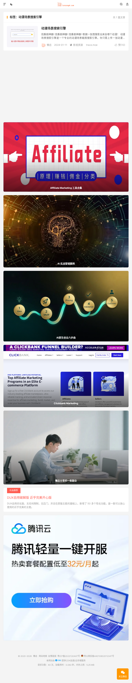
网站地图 (43, 656)
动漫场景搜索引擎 (53, 28)
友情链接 (52, 656)
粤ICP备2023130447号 (68, 656)
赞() (120, 44)
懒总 (66, 4)
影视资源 (76, 44)
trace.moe (91, 44)
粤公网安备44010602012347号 (98, 656)
